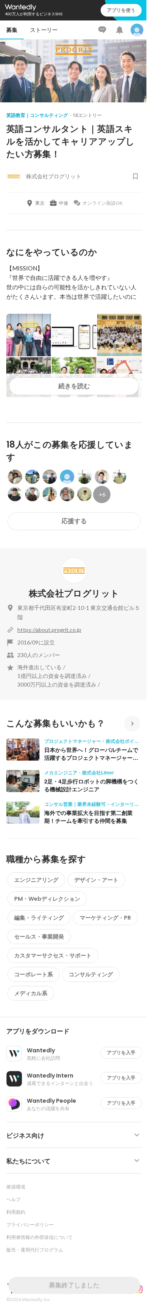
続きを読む (74, 386)
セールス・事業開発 (39, 937)
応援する (74, 521)
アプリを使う (121, 10)
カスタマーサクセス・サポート (53, 955)
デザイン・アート (96, 880)
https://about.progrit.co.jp (49, 629)
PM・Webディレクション (47, 899)
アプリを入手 (121, 1052)
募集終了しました (74, 1285)
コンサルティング (91, 974)
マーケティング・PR (105, 918)
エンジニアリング (36, 880)
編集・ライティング (39, 918)
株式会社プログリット (74, 593)
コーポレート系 (33, 974)
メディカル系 (30, 993)
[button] (77, 1031)
